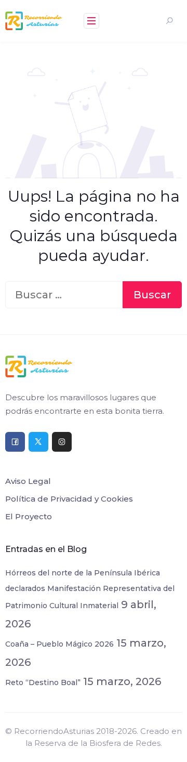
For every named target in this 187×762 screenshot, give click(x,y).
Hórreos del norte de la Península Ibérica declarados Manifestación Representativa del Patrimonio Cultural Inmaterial (90, 589)
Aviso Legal (28, 481)
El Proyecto (28, 516)
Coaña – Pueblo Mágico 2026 (59, 644)
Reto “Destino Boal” (43, 682)
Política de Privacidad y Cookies (69, 499)
